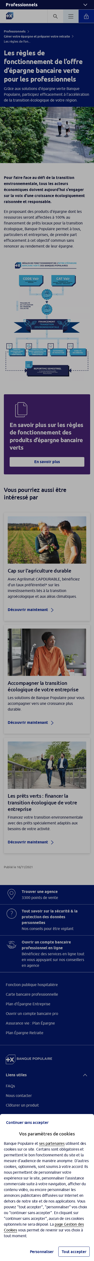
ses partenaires (52, 1143)
